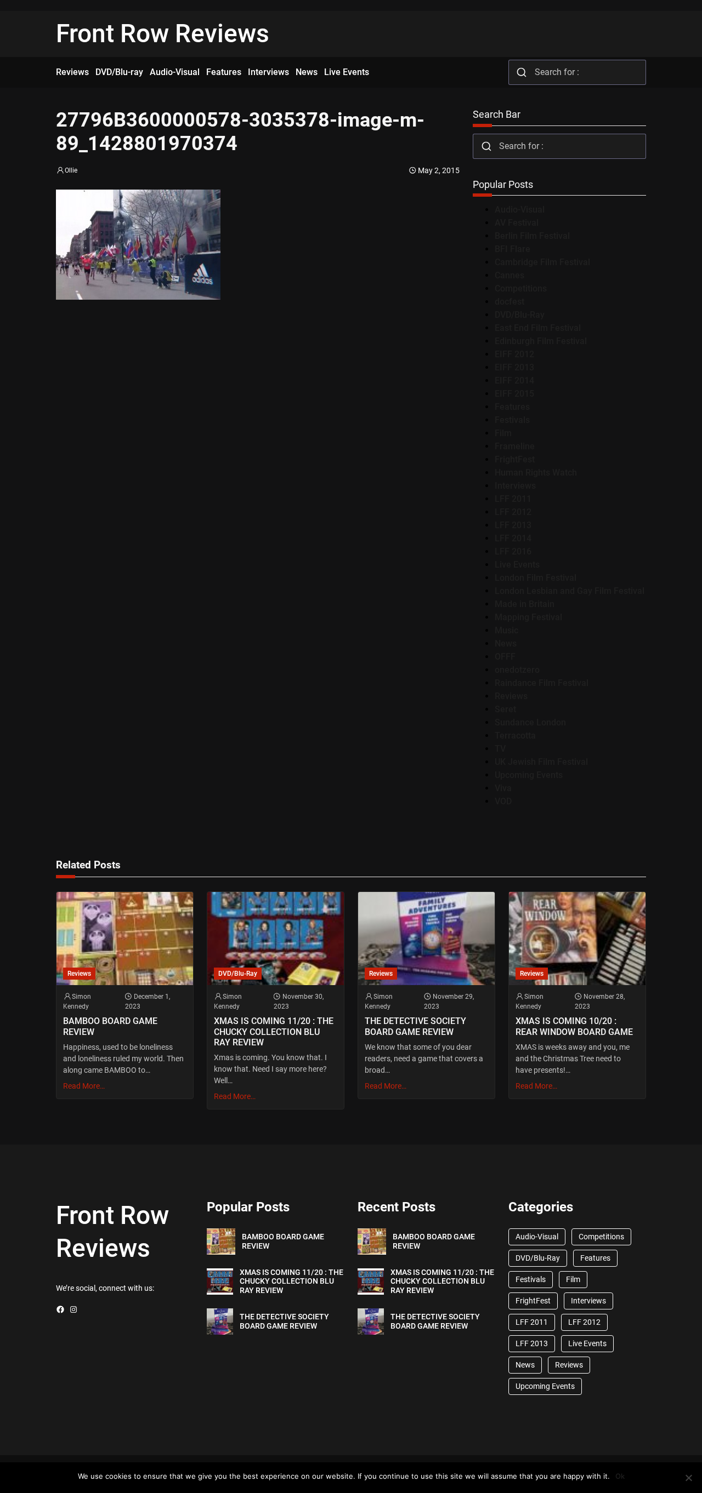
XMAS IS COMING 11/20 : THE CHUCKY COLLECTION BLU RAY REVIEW (273, 1031)
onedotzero (517, 670)
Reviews (511, 696)
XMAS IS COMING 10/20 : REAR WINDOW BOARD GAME (574, 1026)
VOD (503, 801)
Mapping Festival (528, 617)
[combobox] (577, 72)
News (506, 643)
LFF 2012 (513, 512)
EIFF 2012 (514, 354)
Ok (620, 1476)
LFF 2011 (513, 499)
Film (503, 433)
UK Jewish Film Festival (541, 762)
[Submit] (522, 72)
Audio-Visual (520, 209)
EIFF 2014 (514, 380)
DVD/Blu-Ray (520, 315)
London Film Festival (535, 578)
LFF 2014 (513, 538)
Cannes (509, 275)
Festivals (512, 420)
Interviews (515, 485)
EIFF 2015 (514, 393)
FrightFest (515, 459)
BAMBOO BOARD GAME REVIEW (110, 1026)
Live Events (517, 564)
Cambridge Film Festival (542, 262)
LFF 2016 (513, 551)
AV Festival (517, 223)
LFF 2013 (513, 525)
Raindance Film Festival (541, 683)
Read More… (84, 1086)
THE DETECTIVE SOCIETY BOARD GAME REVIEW (415, 1026)
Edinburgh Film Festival (541, 341)
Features (512, 407)
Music (506, 630)
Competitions (521, 288)
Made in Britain (524, 604)
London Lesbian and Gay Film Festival (569, 591)
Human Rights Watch (536, 472)
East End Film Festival (538, 328)
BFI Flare (512, 249)
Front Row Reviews (162, 33)
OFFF (505, 656)
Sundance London (530, 722)
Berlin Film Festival (532, 236)
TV (500, 748)
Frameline (515, 446)
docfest (509, 301)
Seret (505, 709)
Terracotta (515, 735)
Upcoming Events (529, 775)
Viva (503, 788)
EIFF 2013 (514, 367)
